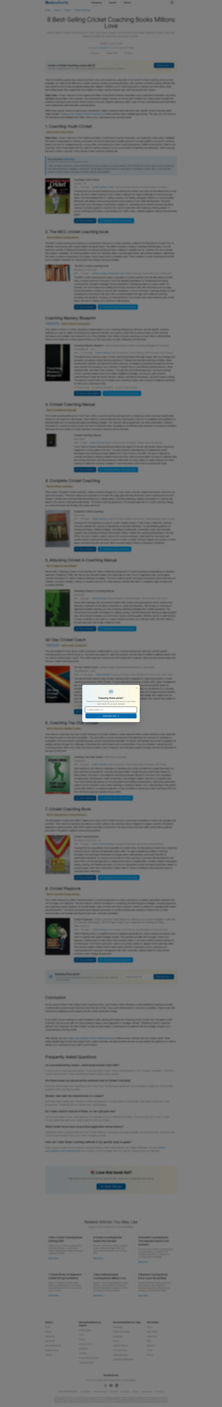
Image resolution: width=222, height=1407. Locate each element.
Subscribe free (109, 716)
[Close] (136, 688)
